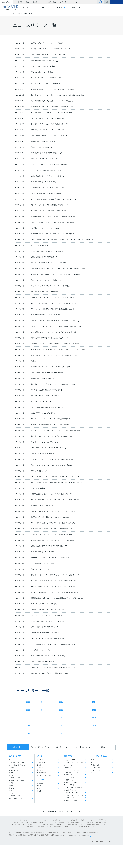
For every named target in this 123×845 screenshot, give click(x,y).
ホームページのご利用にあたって (19, 820)
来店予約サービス (69, 797)
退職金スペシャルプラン (16, 778)
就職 (92, 760)
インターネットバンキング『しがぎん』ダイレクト (71, 771)
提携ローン (40, 770)
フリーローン (41, 767)
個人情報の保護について (58, 820)
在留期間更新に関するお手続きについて (86, 826)
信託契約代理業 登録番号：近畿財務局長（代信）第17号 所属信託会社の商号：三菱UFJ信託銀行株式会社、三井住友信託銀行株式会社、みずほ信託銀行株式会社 (49, 836)
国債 (10, 790)
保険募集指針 (24, 822)
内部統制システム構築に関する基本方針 (51, 824)
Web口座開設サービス (15, 798)
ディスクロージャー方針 (33, 824)
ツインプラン (13, 793)
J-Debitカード (68, 767)
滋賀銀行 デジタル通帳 (70, 782)
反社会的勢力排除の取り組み (99, 822)
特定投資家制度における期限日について (63, 826)
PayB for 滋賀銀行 (69, 785)
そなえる (40, 779)
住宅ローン (40, 760)
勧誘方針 (16, 822)
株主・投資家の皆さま (50, 2)
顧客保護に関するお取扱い (37, 822)
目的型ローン (41, 765)
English (76, 2)
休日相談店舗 (68, 774)
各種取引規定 (41, 826)
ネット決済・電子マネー (71, 792)
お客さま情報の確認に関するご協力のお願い (78, 822)
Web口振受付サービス (70, 790)
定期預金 (11, 775)
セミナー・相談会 (69, 777)
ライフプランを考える (99, 756)
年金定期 (11, 772)
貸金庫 (39, 791)
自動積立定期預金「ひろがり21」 (18, 780)
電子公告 (106, 824)
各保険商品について (43, 783)
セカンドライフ (95, 770)
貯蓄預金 (11, 767)
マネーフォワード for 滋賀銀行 (73, 787)
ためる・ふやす (15, 756)
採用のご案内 (63, 2)
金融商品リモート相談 (70, 800)
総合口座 (11, 760)
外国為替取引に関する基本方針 (93, 824)
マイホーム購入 (95, 767)
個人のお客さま (6, 2)
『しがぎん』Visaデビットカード (73, 762)
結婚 (92, 762)
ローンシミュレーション (44, 775)
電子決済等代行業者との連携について (73, 824)
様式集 (49, 826)
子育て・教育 (95, 765)
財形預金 (11, 783)
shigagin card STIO (69, 760)
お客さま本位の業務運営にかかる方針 (100, 820)
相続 (38, 788)
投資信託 (11, 788)
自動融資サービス (42, 772)
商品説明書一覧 (31, 826)
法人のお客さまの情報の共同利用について (78, 820)
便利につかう (69, 756)
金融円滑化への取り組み (18, 824)
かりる (39, 756)
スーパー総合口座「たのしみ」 (18, 762)
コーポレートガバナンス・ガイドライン (39, 820)
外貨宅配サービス (69, 780)
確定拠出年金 (41, 786)
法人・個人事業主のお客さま (21, 2)
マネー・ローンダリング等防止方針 (55, 822)
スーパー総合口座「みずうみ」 (18, 765)
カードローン (41, 762)
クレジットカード (69, 765)
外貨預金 (11, 785)
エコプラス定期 (13, 770)
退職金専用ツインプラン (16, 795)
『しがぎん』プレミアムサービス (73, 795)
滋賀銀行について (37, 2)
